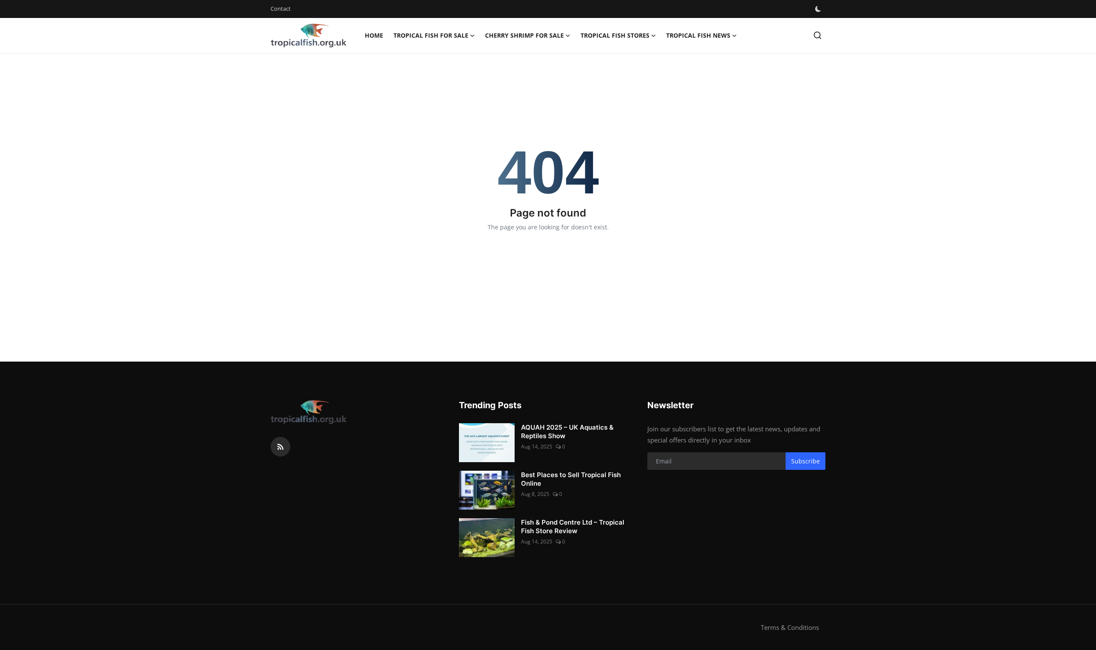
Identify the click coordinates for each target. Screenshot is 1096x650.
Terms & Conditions (790, 627)
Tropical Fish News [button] (698, 35)
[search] (817, 35)
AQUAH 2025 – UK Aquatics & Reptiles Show (567, 431)
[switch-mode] (819, 9)
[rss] (280, 447)
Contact (281, 8)
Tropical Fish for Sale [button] (430, 35)
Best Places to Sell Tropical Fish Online (571, 479)
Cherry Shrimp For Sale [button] (524, 35)
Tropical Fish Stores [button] (615, 35)
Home (374, 35)
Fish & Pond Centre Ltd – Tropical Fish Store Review (572, 526)
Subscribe (805, 461)
